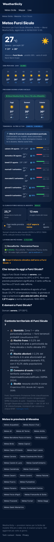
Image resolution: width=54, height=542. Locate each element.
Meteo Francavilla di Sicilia (35, 494)
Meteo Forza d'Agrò (12, 494)
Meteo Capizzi (24, 444)
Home (18, 535)
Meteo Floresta (10, 488)
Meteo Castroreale (31, 469)
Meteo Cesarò (10, 475)
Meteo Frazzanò (10, 501)
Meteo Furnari (27, 501)
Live (29, 10)
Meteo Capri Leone (35, 450)
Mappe (22, 10)
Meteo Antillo (39, 431)
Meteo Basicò (41, 437)
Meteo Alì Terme (22, 431)
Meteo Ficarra (9, 482)
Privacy (26, 535)
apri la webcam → (35, 252)
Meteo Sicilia (10, 10)
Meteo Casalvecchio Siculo (31, 456)
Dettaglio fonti (22, 409)
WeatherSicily (12, 4)
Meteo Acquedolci (11, 425)
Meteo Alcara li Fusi (31, 425)
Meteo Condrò (26, 475)
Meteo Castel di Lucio (13, 463)
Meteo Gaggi (43, 501)
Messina (17, 16)
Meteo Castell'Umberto (35, 463)
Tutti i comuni (8, 535)
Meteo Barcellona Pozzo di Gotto (17, 437)
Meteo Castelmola (11, 469)
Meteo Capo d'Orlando (13, 450)
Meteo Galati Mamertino (14, 507)
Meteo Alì (8, 431)
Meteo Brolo (9, 444)
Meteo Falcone (42, 475)
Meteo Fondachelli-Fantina (32, 488)
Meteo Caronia (10, 456)
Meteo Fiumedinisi (27, 482)
